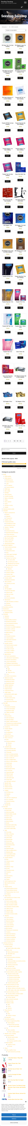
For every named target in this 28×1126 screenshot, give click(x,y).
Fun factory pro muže (12, 561)
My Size (8, 634)
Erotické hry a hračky (11, 968)
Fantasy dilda (9, 835)
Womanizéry (7, 599)
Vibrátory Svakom (10, 572)
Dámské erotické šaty (14, 979)
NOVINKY (7, 587)
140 (20, 441)
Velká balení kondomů (11, 639)
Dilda (6, 830)
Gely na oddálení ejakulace (12, 756)
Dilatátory (7, 616)
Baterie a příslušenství (10, 512)
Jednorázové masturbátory (12, 658)
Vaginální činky (9, 910)
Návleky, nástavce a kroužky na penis (16, 988)
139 (17, 441)
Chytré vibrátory (9, 917)
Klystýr (7, 823)
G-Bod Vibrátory (9, 919)
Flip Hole (9, 670)
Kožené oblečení (10, 482)
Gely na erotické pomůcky (12, 754)
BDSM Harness (9, 480)
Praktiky (6, 790)
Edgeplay (8, 794)
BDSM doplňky (8, 476)
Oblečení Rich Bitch (10, 550)
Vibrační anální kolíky (11, 828)
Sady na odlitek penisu (11, 850)
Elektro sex (7, 714)
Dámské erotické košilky (14, 977)
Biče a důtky (7, 491)
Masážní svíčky (8, 785)
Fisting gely (8, 752)
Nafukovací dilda (10, 843)
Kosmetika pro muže (11, 523)
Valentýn (8, 596)
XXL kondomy (9, 641)
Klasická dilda (9, 839)
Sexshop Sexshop (7, 2)
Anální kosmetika (10, 812)
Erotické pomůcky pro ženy (12, 992)
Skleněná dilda (9, 852)
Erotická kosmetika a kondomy (13, 957)
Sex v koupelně (9, 799)
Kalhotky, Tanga (9, 866)
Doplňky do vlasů (11, 1044)
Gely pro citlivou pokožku (11, 761)
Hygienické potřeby (9, 736)
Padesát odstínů (8, 786)
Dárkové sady (9, 592)
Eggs (9, 668)
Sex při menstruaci (9, 540)
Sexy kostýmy (9, 875)
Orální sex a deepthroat (11, 797)
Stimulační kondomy (10, 636)
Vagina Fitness (9, 908)
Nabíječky (8, 516)
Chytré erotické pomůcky (10, 547)
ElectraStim (8, 716)
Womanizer (8, 605)
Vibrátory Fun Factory (11, 558)
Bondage (7, 492)
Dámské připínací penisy (11, 888)
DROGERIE (5, 511)
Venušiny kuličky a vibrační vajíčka (15, 993)
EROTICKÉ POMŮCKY (8, 545)
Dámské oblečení (10, 1035)
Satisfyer (8, 603)
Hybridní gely (9, 763)
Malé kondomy (9, 632)
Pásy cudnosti (8, 501)
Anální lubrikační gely (11, 748)
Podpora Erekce (8, 688)
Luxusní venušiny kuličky (11, 903)
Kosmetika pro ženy (10, 525)
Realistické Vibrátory (11, 934)
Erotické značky (8, 549)
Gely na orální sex (10, 757)
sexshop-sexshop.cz (8, 943)
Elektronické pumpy (10, 697)
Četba (7, 1012)
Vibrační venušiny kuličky (11, 914)
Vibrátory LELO (9, 567)
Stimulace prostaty (10, 826)
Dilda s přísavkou (10, 834)
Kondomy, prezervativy (13, 964)
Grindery (8, 730)
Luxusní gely (9, 765)
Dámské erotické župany (14, 981)
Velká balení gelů (10, 777)
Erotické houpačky (9, 496)
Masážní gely (9, 766)
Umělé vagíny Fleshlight (11, 554)
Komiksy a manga (12, 1015)
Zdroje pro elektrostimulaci (12, 725)
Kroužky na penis (8, 643)
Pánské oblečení (8, 687)
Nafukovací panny (9, 678)
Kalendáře (8, 1017)
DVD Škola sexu (9, 792)
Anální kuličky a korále (11, 814)
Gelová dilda (9, 837)
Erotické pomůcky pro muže (12, 984)
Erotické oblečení (8, 857)
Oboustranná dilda (10, 844)
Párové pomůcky (8, 788)
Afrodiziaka (7, 705)
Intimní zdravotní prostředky (14, 1051)
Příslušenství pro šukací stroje (13, 897)
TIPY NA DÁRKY (8, 589)
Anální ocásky (9, 815)
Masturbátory (8, 654)
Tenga (7, 667)
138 (14, 441)
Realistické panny (10, 683)
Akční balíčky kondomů (11, 619)
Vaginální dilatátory (10, 855)
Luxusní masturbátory (11, 661)
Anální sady (8, 817)
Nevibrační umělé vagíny (11, 694)
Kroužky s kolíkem (10, 650)
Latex (7, 483)
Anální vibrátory (9, 821)
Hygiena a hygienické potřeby (13, 1021)
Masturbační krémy (10, 768)
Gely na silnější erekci (11, 759)
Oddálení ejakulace (9, 685)
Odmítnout (14, 1118)
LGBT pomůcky (8, 581)
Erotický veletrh (8, 578)
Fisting (7, 795)
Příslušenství (9, 518)
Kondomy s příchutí (10, 629)
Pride (7, 585)
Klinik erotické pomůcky (13, 952)
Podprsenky (11, 1039)
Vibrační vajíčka (9, 912)
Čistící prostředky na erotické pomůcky (16, 961)
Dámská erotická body (14, 975)
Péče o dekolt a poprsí (14, 1032)
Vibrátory (10, 569)
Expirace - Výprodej (9, 527)
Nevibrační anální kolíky (11, 825)
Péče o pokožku (11, 1030)
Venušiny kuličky (8, 899)
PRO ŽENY (5, 806)
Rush (7, 552)
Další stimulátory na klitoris (12, 601)
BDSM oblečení (8, 478)
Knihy (7, 739)
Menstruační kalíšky (9, 538)
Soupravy (8, 877)
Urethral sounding (10, 801)
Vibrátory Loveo (9, 570)
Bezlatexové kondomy (11, 621)
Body (7, 859)
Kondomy (7, 618)
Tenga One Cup (11, 672)
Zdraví (6, 1048)
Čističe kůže (9, 955)
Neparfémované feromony (12, 532)
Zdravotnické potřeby (9, 543)
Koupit (7, 52)
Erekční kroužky (9, 647)
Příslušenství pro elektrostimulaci (13, 723)
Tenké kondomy (9, 638)
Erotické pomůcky (9, 944)
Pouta (6, 503)
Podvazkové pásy (10, 870)
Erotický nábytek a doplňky (12, 995)
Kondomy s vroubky (10, 630)
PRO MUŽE (5, 614)
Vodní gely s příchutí (10, 781)
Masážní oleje (8, 783)
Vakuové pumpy (8, 696)
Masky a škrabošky (9, 498)
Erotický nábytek (8, 728)
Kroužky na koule (10, 648)
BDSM (4, 474)
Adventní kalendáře (10, 590)
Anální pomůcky (8, 808)
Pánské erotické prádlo (13, 983)
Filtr (14, 466)
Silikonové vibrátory (10, 935)
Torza (7, 674)
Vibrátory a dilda (10, 1002)
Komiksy (9, 745)
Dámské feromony (10, 531)
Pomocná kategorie (7, 610)
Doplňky (8, 863)
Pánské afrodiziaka (10, 708)
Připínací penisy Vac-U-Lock (12, 892)
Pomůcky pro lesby (10, 583)
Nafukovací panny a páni (13, 986)
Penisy (9, 1006)
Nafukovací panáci (10, 679)
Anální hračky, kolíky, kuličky (14, 948)
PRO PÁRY (5, 703)
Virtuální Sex (7, 805)
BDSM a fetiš (9, 950)
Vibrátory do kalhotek (11, 937)
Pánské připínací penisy (11, 890)
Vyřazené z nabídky (10, 576)
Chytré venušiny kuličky (11, 901)
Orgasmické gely (10, 772)
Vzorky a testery (8, 541)
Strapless (8, 894)
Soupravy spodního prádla (15, 1041)
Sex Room (8, 734)
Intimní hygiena (11, 1022)
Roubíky (6, 507)
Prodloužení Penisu (9, 690)
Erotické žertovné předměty (14, 970)
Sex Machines (9, 732)
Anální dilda (8, 810)
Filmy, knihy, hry (8, 1010)
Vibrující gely (9, 779)
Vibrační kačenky (10, 556)
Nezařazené (6, 609)
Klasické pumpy (9, 699)
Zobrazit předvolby (14, 1122)
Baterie (7, 514)
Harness (8, 864)
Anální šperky (9, 819)
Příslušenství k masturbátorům (13, 665)
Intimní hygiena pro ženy (10, 881)
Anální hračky (9, 946)
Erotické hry (7, 727)
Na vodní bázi (9, 770)
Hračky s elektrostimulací (12, 721)
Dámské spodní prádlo (13, 1037)
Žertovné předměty (10, 598)
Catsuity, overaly (10, 861)
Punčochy (8, 872)
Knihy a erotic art (8, 737)
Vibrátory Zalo (9, 574)
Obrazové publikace (10, 741)
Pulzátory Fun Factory (13, 565)
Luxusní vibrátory (10, 924)
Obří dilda (8, 846)
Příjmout (14, 1115)
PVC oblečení (9, 485)
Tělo (7, 1028)
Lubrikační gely (8, 746)
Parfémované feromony (11, 536)
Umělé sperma (9, 776)
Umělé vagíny (8, 692)
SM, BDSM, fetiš (11, 953)
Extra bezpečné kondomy (12, 623)
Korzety (8, 868)
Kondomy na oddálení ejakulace (13, 627)
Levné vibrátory (9, 923)
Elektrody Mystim (10, 717)
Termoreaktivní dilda (10, 854)
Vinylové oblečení (10, 487)
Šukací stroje (8, 895)
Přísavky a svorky (9, 505)
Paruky (6, 884)
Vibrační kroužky (10, 652)
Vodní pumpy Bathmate (11, 701)
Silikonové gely (9, 774)
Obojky (6, 500)
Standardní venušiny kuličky (12, 906)
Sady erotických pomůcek (12, 999)
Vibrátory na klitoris (10, 939)
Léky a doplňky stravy (11, 1050)
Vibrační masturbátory (11, 676)
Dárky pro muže (9, 594)
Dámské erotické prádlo (8, 509)
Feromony (7, 529)
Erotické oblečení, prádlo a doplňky (14, 972)
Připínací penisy (8, 886)
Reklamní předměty (10, 580)
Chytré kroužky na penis (11, 645)
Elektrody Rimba (9, 719)
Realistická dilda (9, 848)
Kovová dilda (9, 841)
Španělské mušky (10, 710)
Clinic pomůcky (8, 494)
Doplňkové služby (9, 612)
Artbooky (10, 743)
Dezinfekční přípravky (11, 750)
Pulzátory (8, 932)
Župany (7, 879)
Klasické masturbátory (11, 659)
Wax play (8, 803)
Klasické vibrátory (10, 921)
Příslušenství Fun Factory (13, 563)
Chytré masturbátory (11, 656)
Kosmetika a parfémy (8, 607)
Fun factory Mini (11, 560)
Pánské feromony (10, 534)
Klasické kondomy (10, 625)
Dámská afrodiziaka (10, 707)
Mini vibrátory (9, 928)
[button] (26, 1101)
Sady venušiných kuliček (11, 904)
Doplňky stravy (8, 520)
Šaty (7, 874)
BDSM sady (7, 489)
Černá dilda (8, 832)
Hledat (14, 453)
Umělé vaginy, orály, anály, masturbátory (17, 990)
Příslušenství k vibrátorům (12, 930)
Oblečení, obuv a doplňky (10, 1033)
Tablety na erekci (10, 712)
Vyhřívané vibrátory (10, 941)
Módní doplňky (9, 1042)
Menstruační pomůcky (10, 883)
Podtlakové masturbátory (12, 663)
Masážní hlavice (9, 926)
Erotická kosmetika (9, 521)
